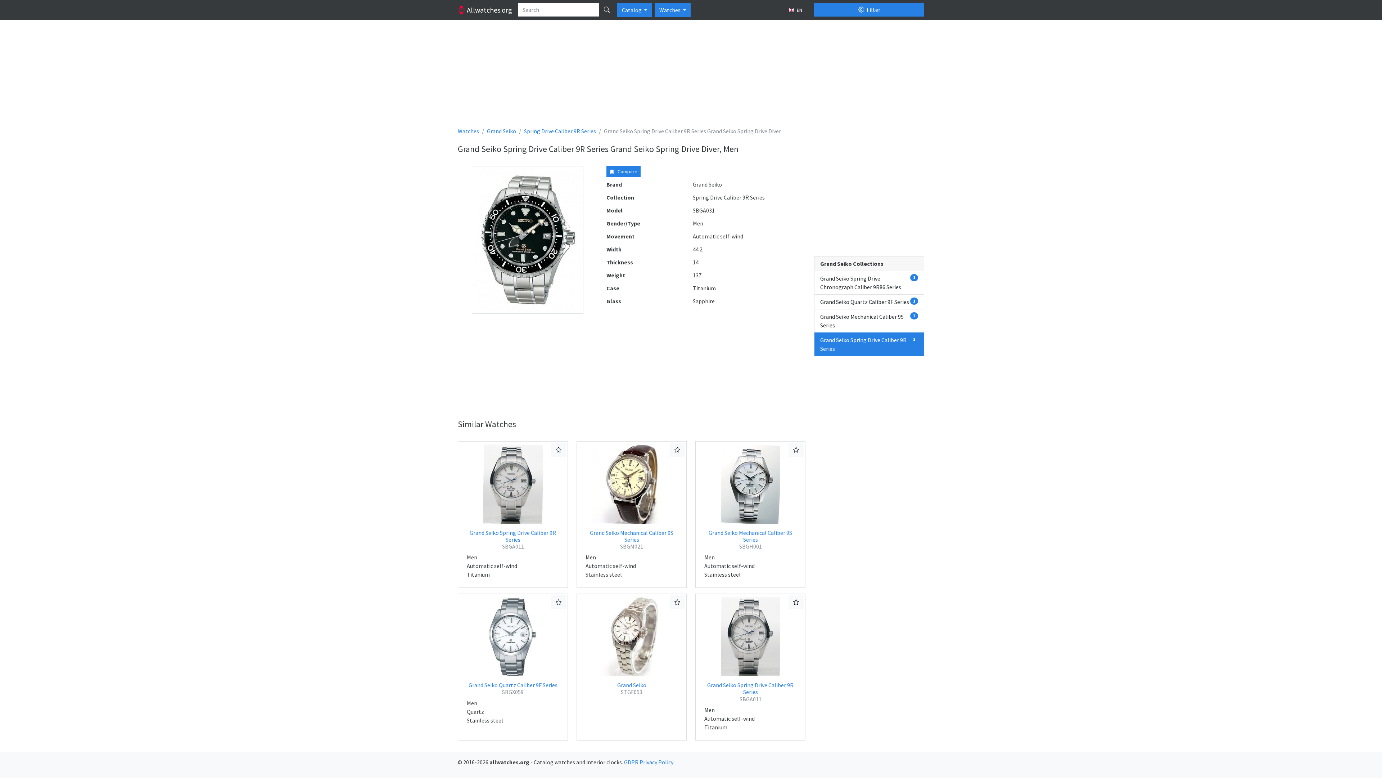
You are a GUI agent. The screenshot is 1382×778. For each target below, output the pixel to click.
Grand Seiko (631, 688)
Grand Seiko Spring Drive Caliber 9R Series (513, 539)
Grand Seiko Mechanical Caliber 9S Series (631, 539)
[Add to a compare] (558, 450)
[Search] (606, 10)
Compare (627, 171)
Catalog (632, 10)
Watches (670, 10)
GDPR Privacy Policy (648, 762)
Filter (873, 9)
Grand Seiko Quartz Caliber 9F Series (513, 688)
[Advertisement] (674, 76)
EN (799, 10)
